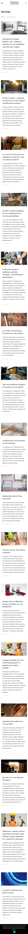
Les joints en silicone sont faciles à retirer (12, 891)
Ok (14, 932)
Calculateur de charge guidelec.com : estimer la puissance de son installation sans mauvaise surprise (13, 43)
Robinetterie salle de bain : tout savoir (12, 497)
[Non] (26, 929)
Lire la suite (5, 72)
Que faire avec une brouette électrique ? (12, 778)
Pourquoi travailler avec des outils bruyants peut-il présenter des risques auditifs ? (13, 664)
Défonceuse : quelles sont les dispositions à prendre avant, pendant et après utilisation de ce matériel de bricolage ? (13, 835)
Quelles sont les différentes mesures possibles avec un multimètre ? (12, 604)
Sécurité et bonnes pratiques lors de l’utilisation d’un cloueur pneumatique (13, 213)
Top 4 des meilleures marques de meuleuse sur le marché (13, 386)
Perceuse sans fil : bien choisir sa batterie (13, 551)
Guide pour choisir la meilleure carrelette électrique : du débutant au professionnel (12, 273)
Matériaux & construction (14, 3)
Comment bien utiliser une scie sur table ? (12, 722)
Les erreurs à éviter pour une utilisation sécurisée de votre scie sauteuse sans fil (13, 157)
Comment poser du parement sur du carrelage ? (13, 442)
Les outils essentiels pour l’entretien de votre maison (12, 332)
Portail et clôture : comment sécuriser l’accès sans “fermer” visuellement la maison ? (13, 101)
